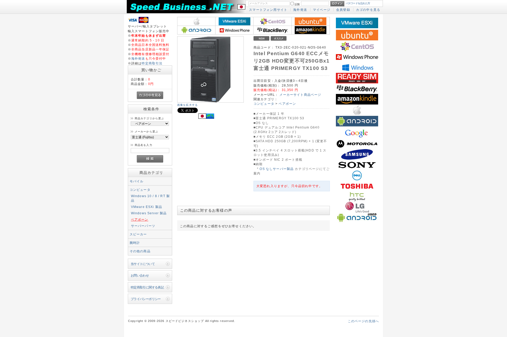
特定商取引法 (152, 63)
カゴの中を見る (368, 9)
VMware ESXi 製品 (146, 206)
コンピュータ (140, 189)
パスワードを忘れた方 (358, 3)
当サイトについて (143, 263)
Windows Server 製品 (149, 213)
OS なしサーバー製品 (277, 168)
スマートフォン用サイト (268, 9)
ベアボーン (139, 219)
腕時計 (135, 242)
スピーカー (138, 234)
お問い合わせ (140, 275)
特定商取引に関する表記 (147, 287)
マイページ (321, 9)
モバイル (137, 181)
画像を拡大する (187, 104)
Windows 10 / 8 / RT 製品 (150, 198)
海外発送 (300, 9)
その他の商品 (140, 251)
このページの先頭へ (363, 321)
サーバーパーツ (143, 225)
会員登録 (343, 9)
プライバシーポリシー (146, 299)
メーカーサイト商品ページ (300, 94)
